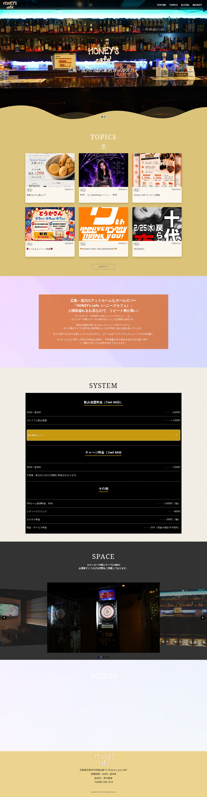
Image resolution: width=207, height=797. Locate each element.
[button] (4, 59)
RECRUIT (197, 4)
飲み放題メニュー (36, 435)
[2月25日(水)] (157, 224)
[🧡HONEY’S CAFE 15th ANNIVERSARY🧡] (103, 224)
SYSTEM (161, 4)
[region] (103, 59)
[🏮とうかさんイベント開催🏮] (50, 224)
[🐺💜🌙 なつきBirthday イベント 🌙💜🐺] (103, 170)
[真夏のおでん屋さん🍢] (50, 170)
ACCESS (185, 4)
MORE (102, 266)
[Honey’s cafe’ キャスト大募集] (157, 170)
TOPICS (173, 4)
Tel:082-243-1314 (103, 782)
